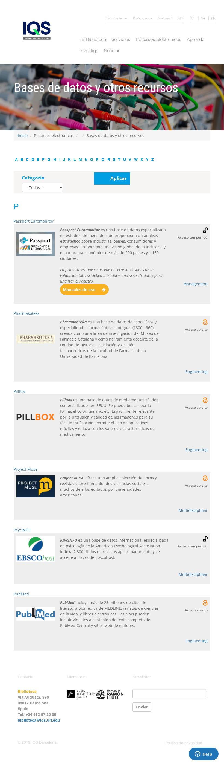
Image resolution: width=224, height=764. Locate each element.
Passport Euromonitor (34, 221)
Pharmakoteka (27, 313)
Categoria (33, 178)
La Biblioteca (92, 39)
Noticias (112, 51)
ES (193, 18)
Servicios (120, 39)
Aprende (195, 39)
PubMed (21, 594)
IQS (180, 18)
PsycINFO (22, 530)
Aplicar (118, 178)
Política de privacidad (183, 743)
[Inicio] (39, 30)
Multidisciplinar (193, 510)
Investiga (88, 51)
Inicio (23, 135)
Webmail (165, 18)
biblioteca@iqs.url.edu (39, 720)
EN (213, 18)
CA (203, 18)
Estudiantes (115, 18)
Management (195, 283)
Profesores (141, 18)
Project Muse (25, 469)
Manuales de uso (79, 289)
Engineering (196, 371)
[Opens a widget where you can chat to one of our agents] (203, 754)
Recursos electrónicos (158, 39)
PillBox (20, 391)
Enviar (142, 707)
